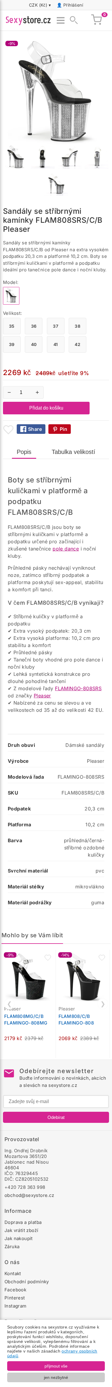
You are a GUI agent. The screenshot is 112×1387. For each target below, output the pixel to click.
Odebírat (56, 1117)
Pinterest (14, 1298)
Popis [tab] (24, 452)
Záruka (11, 1246)
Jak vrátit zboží (21, 1230)
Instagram (15, 1306)
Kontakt (12, 1273)
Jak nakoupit (18, 1238)
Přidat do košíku (46, 407)
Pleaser (42, 696)
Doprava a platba (23, 1222)
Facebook (15, 1290)
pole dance (66, 549)
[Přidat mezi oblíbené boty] (8, 429)
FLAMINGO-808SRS (78, 688)
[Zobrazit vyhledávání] (72, 20)
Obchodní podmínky (26, 1281)
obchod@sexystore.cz (29, 1195)
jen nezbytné (56, 1377)
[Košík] (96, 20)
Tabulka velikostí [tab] (73, 452)
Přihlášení (73, 4)
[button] (47, 957)
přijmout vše (56, 1366)
